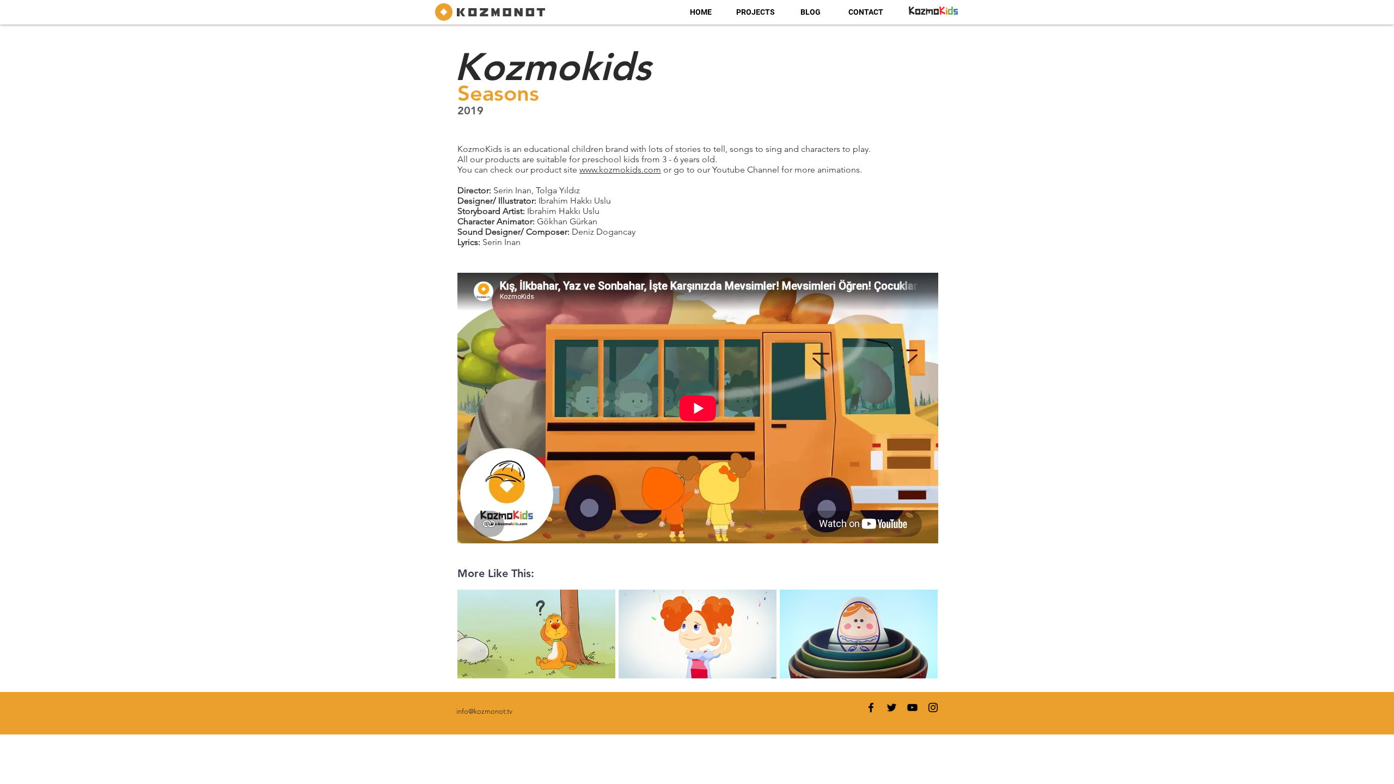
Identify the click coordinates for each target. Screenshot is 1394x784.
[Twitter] (891, 707)
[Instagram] (933, 707)
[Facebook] (871, 707)
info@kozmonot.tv (484, 711)
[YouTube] (912, 707)
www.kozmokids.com (620, 169)
